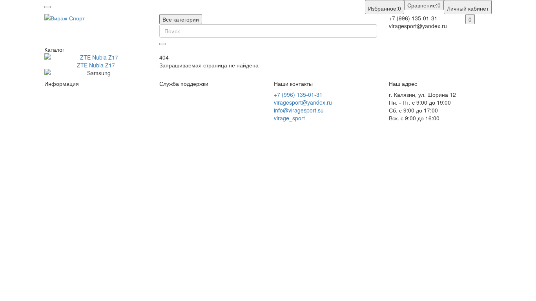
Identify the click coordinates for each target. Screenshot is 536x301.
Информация (61, 84)
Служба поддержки (183, 84)
